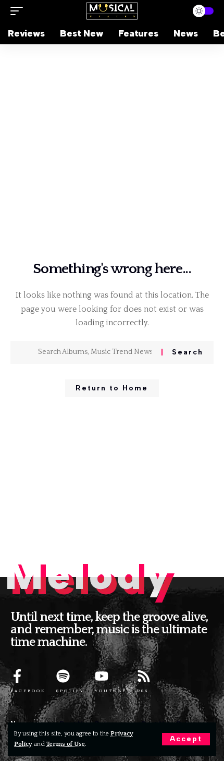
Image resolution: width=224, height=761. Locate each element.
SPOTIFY (70, 690)
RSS (142, 690)
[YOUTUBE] (101, 676)
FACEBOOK (28, 690)
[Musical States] (112, 10)
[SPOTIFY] (63, 676)
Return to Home (112, 388)
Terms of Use (65, 744)
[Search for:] (95, 352)
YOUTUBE (111, 690)
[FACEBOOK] (17, 676)
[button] (186, 739)
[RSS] (144, 676)
